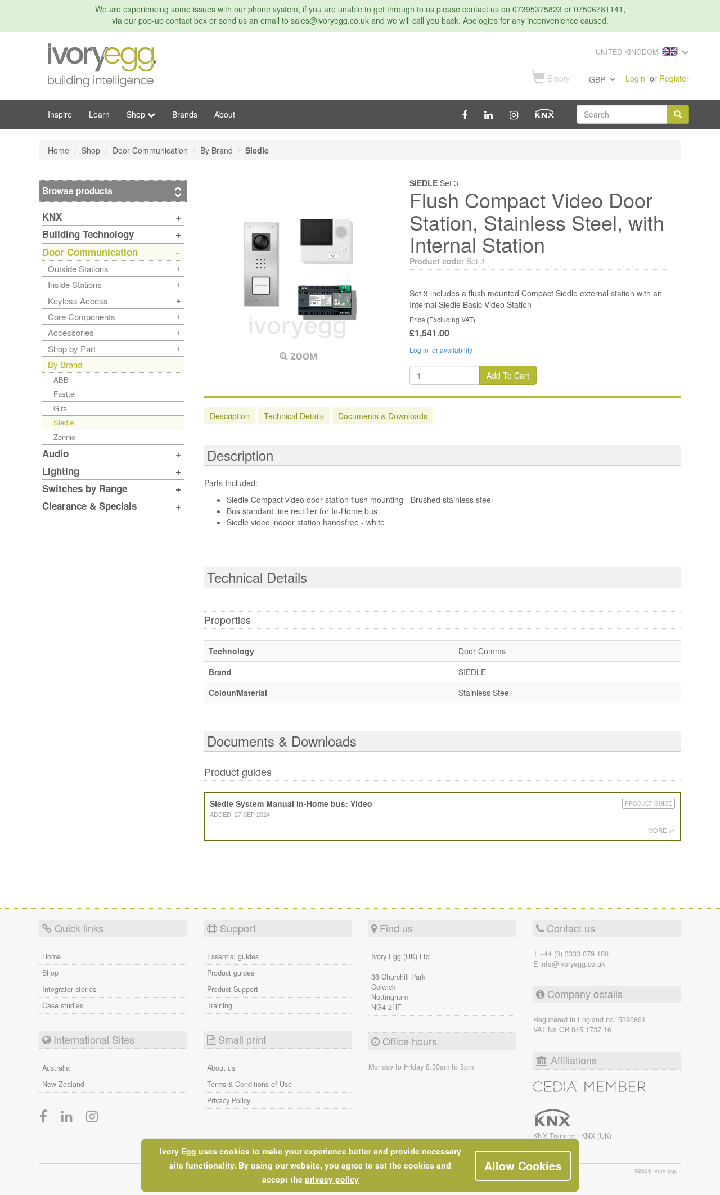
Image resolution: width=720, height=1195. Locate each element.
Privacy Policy (228, 1100)
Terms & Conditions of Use (249, 1084)
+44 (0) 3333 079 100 (574, 954)
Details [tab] (294, 415)
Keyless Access (78, 301)
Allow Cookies (522, 1165)
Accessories (71, 332)
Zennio (64, 437)
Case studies (62, 1005)
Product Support (232, 989)
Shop (50, 973)
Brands (184, 114)
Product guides (230, 973)
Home (51, 956)
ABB (61, 379)
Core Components (81, 316)
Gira (60, 408)
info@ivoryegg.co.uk (572, 964)
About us (221, 1068)
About (224, 114)
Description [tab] (230, 415)
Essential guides (233, 956)
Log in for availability (441, 349)
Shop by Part (72, 348)
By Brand (65, 364)
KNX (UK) (596, 1136)
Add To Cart (508, 375)
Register (674, 78)
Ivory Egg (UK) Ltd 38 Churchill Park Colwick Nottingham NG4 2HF (400, 981)
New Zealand (63, 1084)
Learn (99, 114)
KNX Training (555, 1136)
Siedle (63, 422)
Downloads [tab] (383, 415)
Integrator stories (69, 989)
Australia (56, 1068)
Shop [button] (137, 114)
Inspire (60, 114)
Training (219, 1005)
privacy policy (332, 1179)
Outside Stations (78, 269)
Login (635, 78)
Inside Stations (75, 284)
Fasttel (64, 393)
